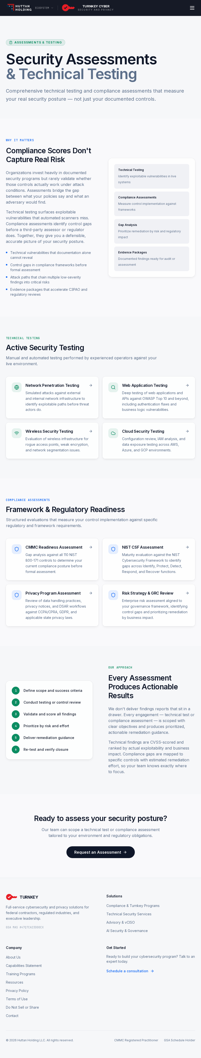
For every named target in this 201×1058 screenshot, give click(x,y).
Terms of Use (17, 999)
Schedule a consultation (127, 971)
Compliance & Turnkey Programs (133, 906)
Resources (14, 982)
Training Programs (20, 974)
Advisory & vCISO (120, 922)
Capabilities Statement (24, 965)
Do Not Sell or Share (22, 1007)
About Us (13, 957)
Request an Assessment (97, 852)
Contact (12, 1016)
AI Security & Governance (127, 931)
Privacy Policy (17, 990)
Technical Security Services (128, 914)
